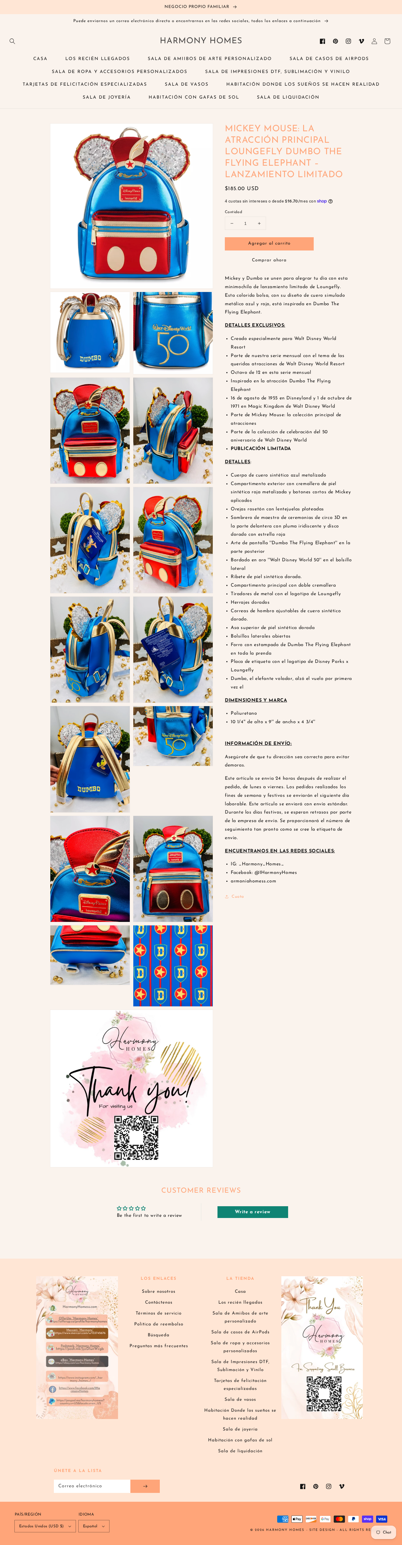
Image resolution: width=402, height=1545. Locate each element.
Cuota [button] (238, 897)
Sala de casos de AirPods (240, 1332)
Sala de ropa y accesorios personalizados (240, 1347)
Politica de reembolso (158, 1324)
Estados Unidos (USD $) (41, 1526)
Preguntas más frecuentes (158, 1346)
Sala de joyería (240, 1429)
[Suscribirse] (145, 1486)
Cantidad (233, 212)
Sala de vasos (240, 1400)
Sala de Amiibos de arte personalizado (240, 1317)
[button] (12, 41)
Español (90, 1526)
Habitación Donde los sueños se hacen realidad (240, 1414)
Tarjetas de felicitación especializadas (240, 1385)
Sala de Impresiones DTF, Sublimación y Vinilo (240, 1366)
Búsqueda (159, 1335)
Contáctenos (158, 1302)
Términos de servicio (159, 1313)
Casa (240, 1292)
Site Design (322, 1530)
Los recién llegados (240, 1302)
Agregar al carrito (269, 243)
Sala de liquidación (240, 1451)
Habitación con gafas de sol (240, 1440)
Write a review (252, 1212)
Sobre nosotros (158, 1292)
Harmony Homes (285, 1530)
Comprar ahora (269, 260)
